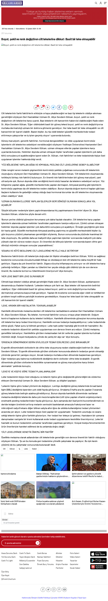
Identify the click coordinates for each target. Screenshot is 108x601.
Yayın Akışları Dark (27, 557)
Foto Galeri (74, 553)
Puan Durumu (43, 560)
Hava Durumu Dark (9, 553)
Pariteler (59, 568)
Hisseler (59, 560)
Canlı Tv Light (7, 560)
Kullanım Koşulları (70, 598)
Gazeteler (74, 564)
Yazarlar (73, 560)
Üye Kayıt (5, 575)
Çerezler (54, 598)
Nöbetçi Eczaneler (27, 560)
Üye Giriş (5, 571)
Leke (26, 449)
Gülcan (12, 449)
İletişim (34, 598)
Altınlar (59, 553)
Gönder (5, 520)
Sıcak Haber (75, 568)
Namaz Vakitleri (44, 557)
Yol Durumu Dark (8, 557)
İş (19, 449)
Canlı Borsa (42, 553)
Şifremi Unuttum (8, 579)
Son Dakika (24, 564)
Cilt (4, 449)
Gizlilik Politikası (44, 598)
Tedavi (34, 449)
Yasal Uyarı (82, 598)
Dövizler (59, 557)
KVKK (61, 598)
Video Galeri (75, 557)
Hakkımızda (26, 598)
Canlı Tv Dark (24, 553)
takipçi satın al (25, 568)
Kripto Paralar (62, 564)
